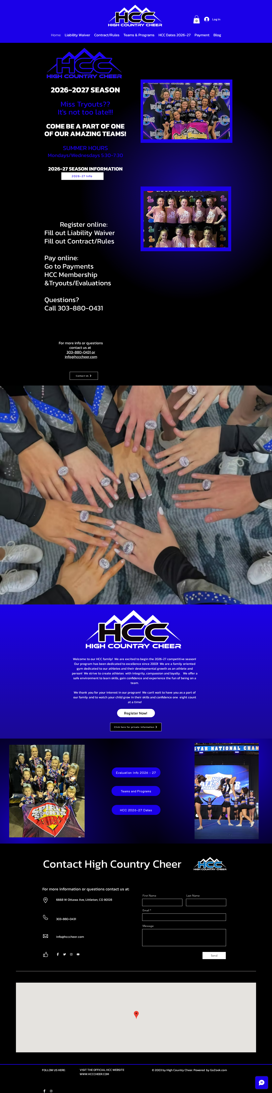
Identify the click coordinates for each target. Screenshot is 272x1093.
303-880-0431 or (81, 352)
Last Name (193, 895)
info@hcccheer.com (81, 357)
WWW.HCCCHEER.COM (94, 1074)
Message (148, 925)
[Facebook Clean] (57, 954)
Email (146, 910)
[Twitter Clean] (64, 954)
